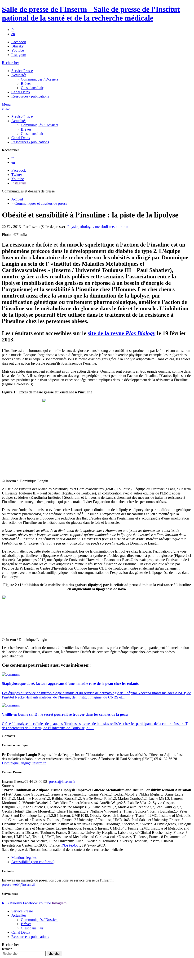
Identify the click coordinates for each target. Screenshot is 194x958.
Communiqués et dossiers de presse (40, 203)
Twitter (16, 175)
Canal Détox (20, 92)
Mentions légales (23, 858)
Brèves (26, 83)
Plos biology (71, 845)
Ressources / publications (30, 96)
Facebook (18, 42)
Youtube (17, 50)
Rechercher (10, 63)
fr (12, 30)
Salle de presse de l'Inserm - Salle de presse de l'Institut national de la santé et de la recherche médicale (91, 13)
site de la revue (121, 333)
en (13, 34)
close (5, 108)
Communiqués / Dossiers (39, 79)
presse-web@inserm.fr (18, 884)
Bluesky (17, 46)
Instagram (18, 55)
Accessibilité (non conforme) (32, 862)
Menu (6, 104)
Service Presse (22, 71)
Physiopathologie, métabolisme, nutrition (97, 227)
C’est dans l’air (32, 88)
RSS (5, 903)
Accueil (17, 199)
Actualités (18, 75)
